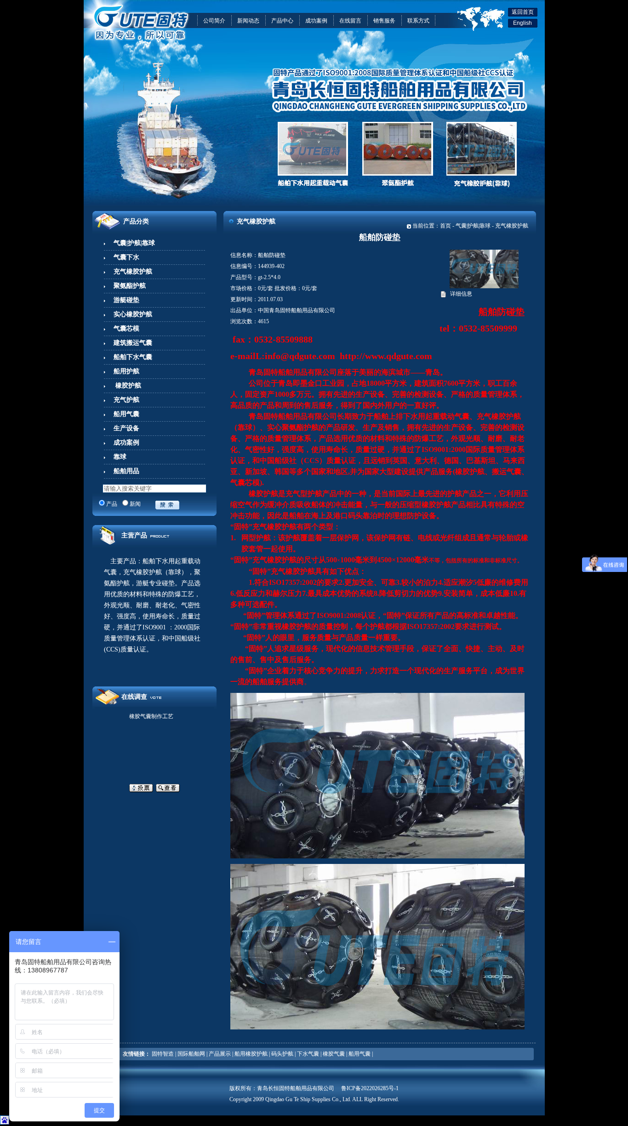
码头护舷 (282, 1054)
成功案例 (316, 20)
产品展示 (220, 1054)
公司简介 (214, 20)
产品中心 (282, 20)
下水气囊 (308, 1054)
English (522, 23)
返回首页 (523, 12)
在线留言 (350, 20)
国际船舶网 (191, 1054)
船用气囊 (359, 1054)
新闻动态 (248, 20)
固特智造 (163, 1054)
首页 (445, 226)
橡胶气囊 (334, 1054)
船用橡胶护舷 (251, 1054)
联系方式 (418, 20)
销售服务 (384, 20)
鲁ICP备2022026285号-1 (370, 1088)
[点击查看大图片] (484, 286)
